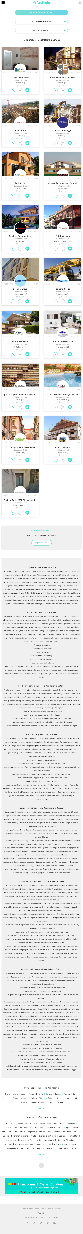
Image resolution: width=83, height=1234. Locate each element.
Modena (23, 1102)
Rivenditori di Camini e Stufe (23, 1136)
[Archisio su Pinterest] (41, 1223)
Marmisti (36, 1148)
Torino (31, 1094)
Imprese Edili (21, 1123)
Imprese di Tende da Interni (14, 1132)
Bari (74, 1094)
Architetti (9, 1123)
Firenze (67, 1094)
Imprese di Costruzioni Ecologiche (48, 1127)
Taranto (51, 1098)
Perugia (32, 1102)
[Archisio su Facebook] (28, 1223)
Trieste (42, 1098)
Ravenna (41, 1102)
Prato (75, 1098)
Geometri (63, 1136)
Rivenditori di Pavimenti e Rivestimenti (60, 1140)
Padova (34, 1098)
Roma (7, 1094)
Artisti (64, 1144)
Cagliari (60, 1102)
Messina (24, 1098)
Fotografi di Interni (12, 1144)
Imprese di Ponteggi (22, 1127)
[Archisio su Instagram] (34, 1223)
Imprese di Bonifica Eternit (39, 1132)
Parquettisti (25, 1148)
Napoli (23, 1094)
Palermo (39, 1094)
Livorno (51, 1102)
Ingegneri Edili (72, 1127)
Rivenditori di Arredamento (29, 1140)
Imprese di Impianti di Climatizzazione (59, 1148)
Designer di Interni (51, 1144)
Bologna (58, 1094)
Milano (15, 1094)
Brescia (60, 1098)
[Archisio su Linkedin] (54, 1223)
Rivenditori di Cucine (47, 1136)
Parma (68, 1098)
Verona (15, 1098)
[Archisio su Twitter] (48, 1223)
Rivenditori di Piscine (32, 1144)
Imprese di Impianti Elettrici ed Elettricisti (48, 1123)
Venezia (6, 1098)
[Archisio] (41, 2)
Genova (49, 1094)
